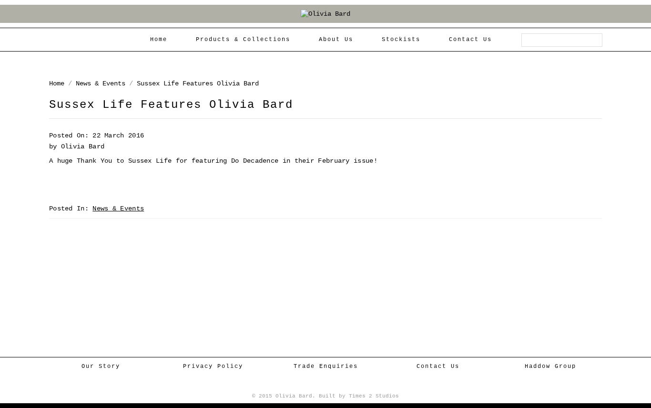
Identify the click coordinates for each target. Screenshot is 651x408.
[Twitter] (328, 384)
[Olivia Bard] (325, 14)
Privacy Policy (213, 366)
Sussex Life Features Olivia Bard (198, 83)
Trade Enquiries (326, 366)
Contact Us (438, 366)
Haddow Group (550, 366)
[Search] (595, 40)
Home (56, 83)
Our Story (100, 366)
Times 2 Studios (374, 396)
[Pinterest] (343, 384)
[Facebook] (312, 384)
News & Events (100, 83)
